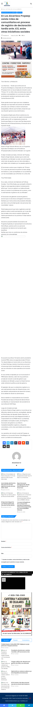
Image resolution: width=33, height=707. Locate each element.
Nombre (3, 541)
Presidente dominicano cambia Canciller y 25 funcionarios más (20, 651)
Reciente (6, 640)
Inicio (3, 9)
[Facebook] (4, 442)
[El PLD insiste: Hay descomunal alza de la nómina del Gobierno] (5, 686)
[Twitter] (8, 442)
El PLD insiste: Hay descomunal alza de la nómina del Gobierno (20, 683)
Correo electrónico (6, 547)
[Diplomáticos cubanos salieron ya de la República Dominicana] (5, 675)
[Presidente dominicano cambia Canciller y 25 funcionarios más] (5, 655)
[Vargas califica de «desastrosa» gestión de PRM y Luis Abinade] (5, 665)
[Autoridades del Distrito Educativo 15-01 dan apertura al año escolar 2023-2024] (8, 477)
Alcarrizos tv (6, 35)
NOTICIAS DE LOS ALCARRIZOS (13, 9)
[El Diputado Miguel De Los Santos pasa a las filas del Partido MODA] (8, 496)
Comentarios (25, 640)
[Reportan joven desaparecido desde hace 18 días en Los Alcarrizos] (24, 477)
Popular (15, 640)
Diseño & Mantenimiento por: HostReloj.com (16, 700)
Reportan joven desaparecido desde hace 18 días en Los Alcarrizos (23, 485)
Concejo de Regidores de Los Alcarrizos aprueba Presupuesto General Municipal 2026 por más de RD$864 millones (24, 506)
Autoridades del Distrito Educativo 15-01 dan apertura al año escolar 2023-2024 (8, 485)
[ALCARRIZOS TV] (7, 3)
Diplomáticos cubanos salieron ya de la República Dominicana (21, 672)
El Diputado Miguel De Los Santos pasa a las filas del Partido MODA (7, 503)
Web (2, 553)
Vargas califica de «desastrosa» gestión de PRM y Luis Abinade (20, 662)
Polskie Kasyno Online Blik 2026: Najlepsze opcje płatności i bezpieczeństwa (15, 645)
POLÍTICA (20, 12)
